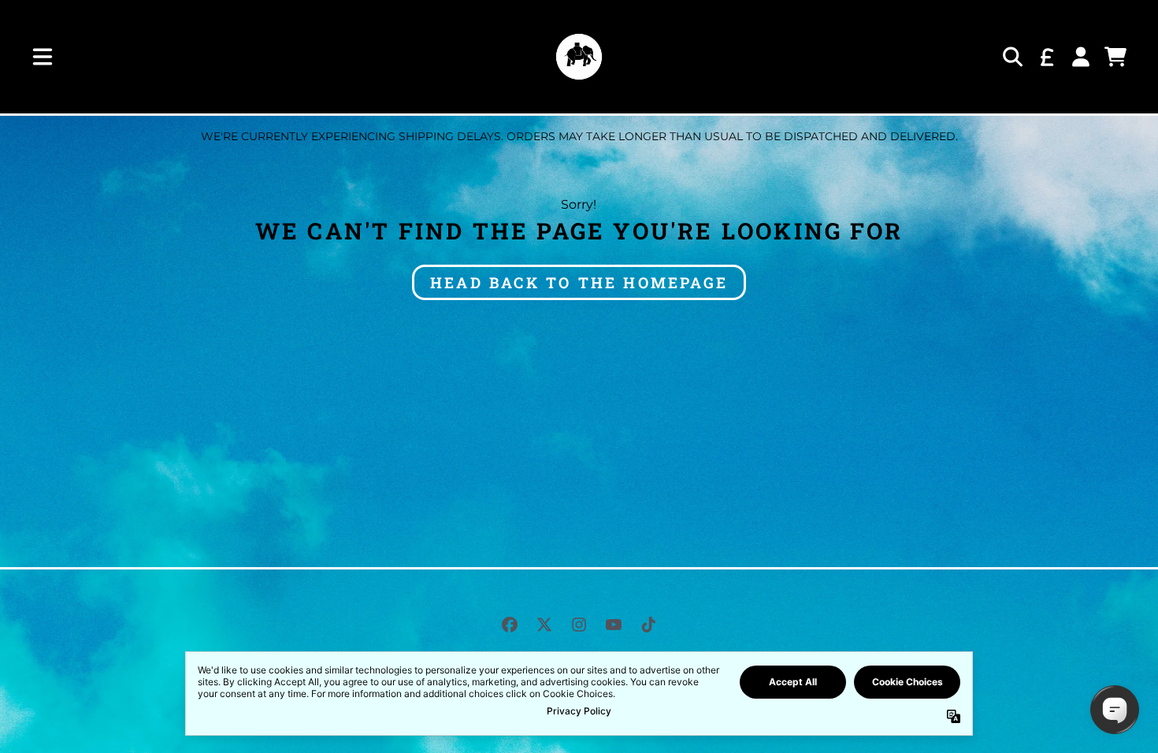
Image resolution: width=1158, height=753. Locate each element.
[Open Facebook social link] (509, 624)
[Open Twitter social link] (544, 624)
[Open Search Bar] (1011, 57)
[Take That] (579, 56)
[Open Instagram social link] (579, 624)
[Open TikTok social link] (648, 624)
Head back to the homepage (579, 282)
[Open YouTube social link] (613, 624)
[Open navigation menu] (42, 56)
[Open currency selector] (1046, 56)
